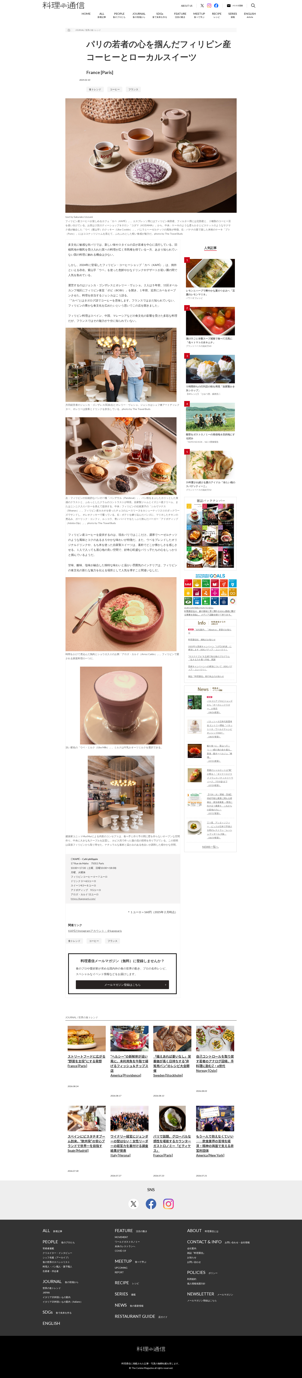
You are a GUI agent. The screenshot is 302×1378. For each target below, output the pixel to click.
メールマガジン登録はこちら (122, 984)
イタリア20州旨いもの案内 (56, 1297)
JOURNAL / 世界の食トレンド (88, 30)
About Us (186, 6)
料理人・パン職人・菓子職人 (57, 1266)
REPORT (119, 1272)
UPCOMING (121, 1267)
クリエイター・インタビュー (57, 1253)
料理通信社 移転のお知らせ (201, 639)
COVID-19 (120, 1250)
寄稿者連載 (48, 1248)
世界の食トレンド (52, 1288)
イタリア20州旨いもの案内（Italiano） (63, 1301)
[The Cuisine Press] (63, 5)
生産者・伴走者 (51, 1271)
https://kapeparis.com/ (83, 898)
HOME (86, 13)
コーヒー (115, 89)
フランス (133, 89)
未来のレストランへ (125, 1246)
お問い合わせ (194, 1262)
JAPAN (46, 1292)
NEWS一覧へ (210, 846)
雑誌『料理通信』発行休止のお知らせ (206, 676)
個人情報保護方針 (196, 1283)
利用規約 (191, 1279)
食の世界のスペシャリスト (56, 1262)
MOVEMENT (121, 1237)
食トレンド (95, 89)
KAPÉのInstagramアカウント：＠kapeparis (95, 930)
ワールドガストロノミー (127, 1241)
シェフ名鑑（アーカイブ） (56, 1257)
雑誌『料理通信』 (196, 1253)
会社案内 (191, 1248)
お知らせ (191, 1257)
